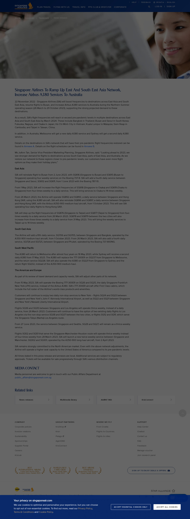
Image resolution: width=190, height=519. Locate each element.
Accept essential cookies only (131, 507)
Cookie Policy (46, 512)
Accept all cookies (167, 507)
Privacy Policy (85, 508)
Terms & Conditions (24, 512)
